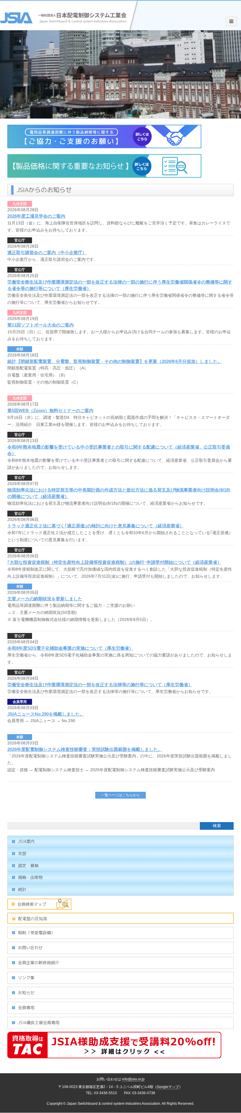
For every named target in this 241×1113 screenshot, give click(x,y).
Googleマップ (168, 1087)
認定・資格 (28, 865)
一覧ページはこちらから (120, 795)
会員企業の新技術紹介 (38, 962)
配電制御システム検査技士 (59, 769)
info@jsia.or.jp (133, 1079)
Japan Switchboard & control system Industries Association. (114, 1104)
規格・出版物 (30, 877)
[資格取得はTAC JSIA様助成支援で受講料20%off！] (114, 1055)
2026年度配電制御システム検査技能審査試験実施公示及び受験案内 (152, 769)
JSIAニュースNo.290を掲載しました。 (45, 714)
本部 (19, 349)
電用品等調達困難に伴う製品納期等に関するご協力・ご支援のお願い (71, 605)
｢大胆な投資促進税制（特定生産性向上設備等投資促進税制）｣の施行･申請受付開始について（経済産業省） (114, 562)
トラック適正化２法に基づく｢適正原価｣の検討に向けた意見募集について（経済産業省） (95, 525)
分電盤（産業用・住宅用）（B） (37, 375)
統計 (22, 889)
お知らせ (26, 992)
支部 (22, 853)
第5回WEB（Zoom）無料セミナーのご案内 (50, 410)
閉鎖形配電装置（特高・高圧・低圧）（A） (47, 368)
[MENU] (231, 21)
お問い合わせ (30, 947)
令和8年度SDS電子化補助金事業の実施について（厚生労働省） (70, 648)
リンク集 (26, 977)
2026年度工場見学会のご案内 (36, 216)
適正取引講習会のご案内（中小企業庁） (47, 252)
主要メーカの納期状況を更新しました (44, 598)
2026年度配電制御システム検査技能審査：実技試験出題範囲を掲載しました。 (84, 749)
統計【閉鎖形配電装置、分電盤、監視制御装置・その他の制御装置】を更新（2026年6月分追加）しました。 (114, 361)
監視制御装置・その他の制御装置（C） (43, 382)
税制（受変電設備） (36, 932)
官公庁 (19, 240)
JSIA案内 (26, 841)
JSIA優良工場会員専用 (38, 1022)
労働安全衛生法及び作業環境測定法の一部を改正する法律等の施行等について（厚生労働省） (100, 684)
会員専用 (20, 702)
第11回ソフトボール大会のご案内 (40, 324)
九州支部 (20, 204)
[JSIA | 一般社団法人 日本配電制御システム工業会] (70, 27)
